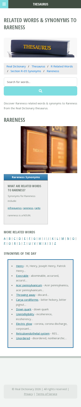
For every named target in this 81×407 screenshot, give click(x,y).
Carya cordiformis (27, 299)
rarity (37, 208)
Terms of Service (46, 394)
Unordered (23, 338)
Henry (20, 266)
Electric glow (24, 324)
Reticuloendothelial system (33, 333)
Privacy (28, 394)
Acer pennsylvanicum (29, 285)
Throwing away (25, 295)
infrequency (15, 208)
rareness (28, 208)
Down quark (23, 309)
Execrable (22, 275)
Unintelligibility (25, 314)
